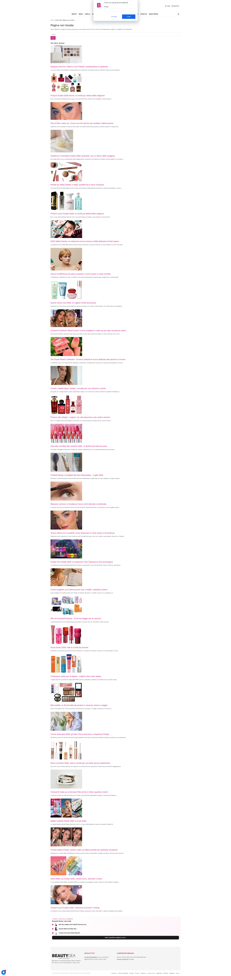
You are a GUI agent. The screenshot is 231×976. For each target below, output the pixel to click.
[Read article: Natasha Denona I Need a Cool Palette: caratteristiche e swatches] (115, 54)
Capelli (87, 14)
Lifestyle (143, 14)
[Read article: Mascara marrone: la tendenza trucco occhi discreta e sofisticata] (115, 491)
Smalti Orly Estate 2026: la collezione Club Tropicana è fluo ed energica (82, 561)
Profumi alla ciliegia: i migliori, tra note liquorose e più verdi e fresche (80, 417)
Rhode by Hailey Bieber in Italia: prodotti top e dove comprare (77, 184)
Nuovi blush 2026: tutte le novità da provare (69, 647)
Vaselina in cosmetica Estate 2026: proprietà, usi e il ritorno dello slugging (83, 155)
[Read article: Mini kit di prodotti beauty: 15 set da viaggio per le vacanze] (115, 605)
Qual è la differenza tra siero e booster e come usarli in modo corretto (81, 273)
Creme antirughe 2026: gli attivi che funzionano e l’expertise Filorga (80, 734)
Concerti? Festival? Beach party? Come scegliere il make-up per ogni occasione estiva (88, 330)
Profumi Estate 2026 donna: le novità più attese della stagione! (78, 95)
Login (168, 6)
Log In (177, 973)
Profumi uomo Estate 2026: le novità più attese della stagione (77, 213)
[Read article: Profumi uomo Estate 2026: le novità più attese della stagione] (115, 200)
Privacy (137, 973)
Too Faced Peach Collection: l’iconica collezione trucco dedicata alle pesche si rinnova (88, 359)
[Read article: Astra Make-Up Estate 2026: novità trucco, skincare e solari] (115, 865)
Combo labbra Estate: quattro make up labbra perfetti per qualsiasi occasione (84, 849)
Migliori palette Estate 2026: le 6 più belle (68, 820)
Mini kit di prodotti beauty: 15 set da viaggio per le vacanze (76, 618)
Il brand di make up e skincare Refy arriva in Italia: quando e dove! (79, 791)
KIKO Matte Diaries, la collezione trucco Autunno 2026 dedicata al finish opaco (85, 241)
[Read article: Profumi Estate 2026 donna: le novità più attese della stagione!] (115, 82)
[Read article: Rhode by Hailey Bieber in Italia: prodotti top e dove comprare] (115, 171)
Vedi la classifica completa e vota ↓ (115, 937)
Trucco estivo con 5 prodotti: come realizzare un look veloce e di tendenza (83, 532)
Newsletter (159, 973)
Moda (81, 14)
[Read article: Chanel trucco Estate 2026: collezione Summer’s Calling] (115, 894)
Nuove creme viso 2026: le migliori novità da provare (73, 302)
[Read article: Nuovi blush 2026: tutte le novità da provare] (115, 634)
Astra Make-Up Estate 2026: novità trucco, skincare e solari (76, 878)
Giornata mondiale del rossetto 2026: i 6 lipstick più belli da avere (79, 446)
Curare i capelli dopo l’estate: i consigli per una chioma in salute (78, 388)
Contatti (132, 973)
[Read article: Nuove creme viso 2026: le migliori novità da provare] (115, 289)
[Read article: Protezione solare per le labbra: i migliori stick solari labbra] (115, 663)
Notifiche (165, 973)
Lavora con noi (151, 973)
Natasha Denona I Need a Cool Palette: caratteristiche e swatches (79, 66)
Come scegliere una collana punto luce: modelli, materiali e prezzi (79, 589)
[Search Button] (178, 14)
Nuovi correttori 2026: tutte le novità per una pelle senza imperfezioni (80, 763)
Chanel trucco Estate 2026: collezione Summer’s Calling (75, 907)
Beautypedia (153, 14)
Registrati (176, 6)
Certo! (129, 16)
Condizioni (143, 973)
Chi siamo (114, 973)
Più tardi (114, 16)
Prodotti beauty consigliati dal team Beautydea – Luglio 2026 (77, 475)
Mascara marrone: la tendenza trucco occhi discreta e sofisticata (78, 503)
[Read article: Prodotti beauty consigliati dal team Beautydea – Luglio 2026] (115, 462)
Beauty (74, 14)
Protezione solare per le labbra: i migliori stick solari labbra (76, 676)
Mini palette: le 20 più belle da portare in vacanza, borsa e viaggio (79, 705)
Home (52, 20)
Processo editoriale (123, 973)
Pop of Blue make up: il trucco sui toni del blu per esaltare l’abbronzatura (82, 123)
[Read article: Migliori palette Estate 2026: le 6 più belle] (115, 808)
